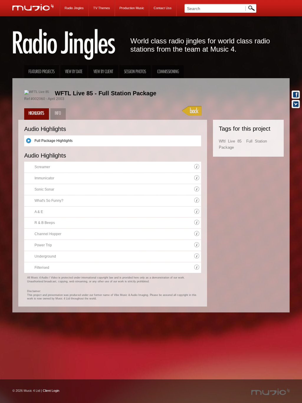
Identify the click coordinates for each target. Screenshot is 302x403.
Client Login (51, 390)
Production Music (131, 8)
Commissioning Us (168, 72)
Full (249, 141)
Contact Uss (163, 8)
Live (231, 141)
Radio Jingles (74, 8)
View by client (103, 72)
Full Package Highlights (54, 141)
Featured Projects (42, 72)
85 (239, 141)
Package (226, 147)
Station (261, 141)
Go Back (191, 111)
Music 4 (36, 7)
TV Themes (101, 8)
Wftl (222, 141)
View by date (74, 72)
